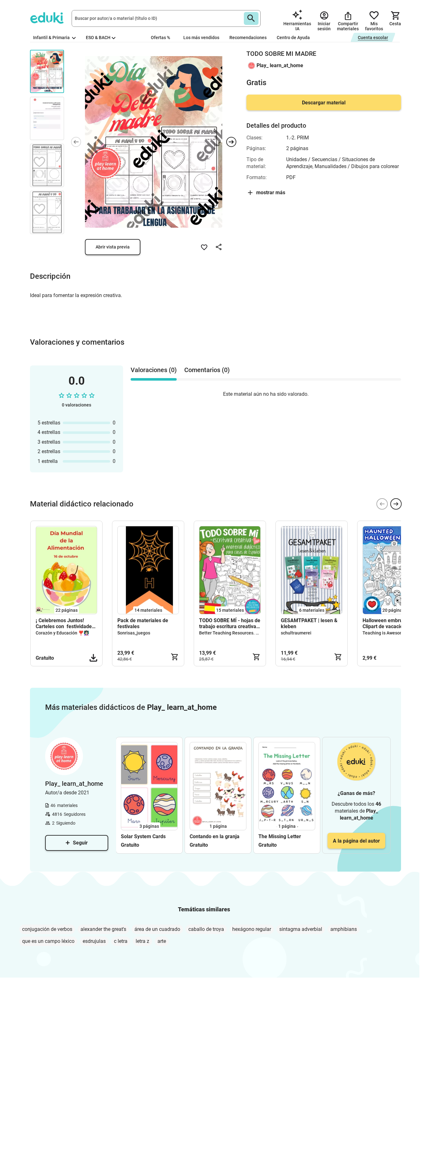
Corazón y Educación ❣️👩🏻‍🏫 (62, 632)
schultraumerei (296, 632)
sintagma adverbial (300, 929)
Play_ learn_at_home (280, 65)
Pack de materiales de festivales (142, 623)
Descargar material (323, 103)
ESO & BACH (98, 37)
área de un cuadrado (157, 929)
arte (161, 941)
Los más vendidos (201, 37)
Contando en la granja (214, 836)
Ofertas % (160, 37)
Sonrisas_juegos (133, 632)
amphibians (343, 929)
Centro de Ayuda (293, 37)
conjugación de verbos (47, 929)
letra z (142, 941)
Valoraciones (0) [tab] (154, 370)
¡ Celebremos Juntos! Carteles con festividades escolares (65, 623)
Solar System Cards (143, 836)
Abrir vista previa (113, 246)
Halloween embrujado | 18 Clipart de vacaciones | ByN (393, 623)
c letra (120, 941)
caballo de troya (206, 929)
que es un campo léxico (48, 941)
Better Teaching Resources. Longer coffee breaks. (249, 632)
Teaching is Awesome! (385, 632)
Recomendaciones (248, 37)
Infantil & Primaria (52, 37)
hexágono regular (251, 929)
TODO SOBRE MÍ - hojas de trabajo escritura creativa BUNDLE (229, 623)
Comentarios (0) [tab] (207, 370)
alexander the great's (103, 929)
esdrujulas (94, 941)
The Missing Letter (279, 836)
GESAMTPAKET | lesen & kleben (309, 623)
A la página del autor (356, 841)
